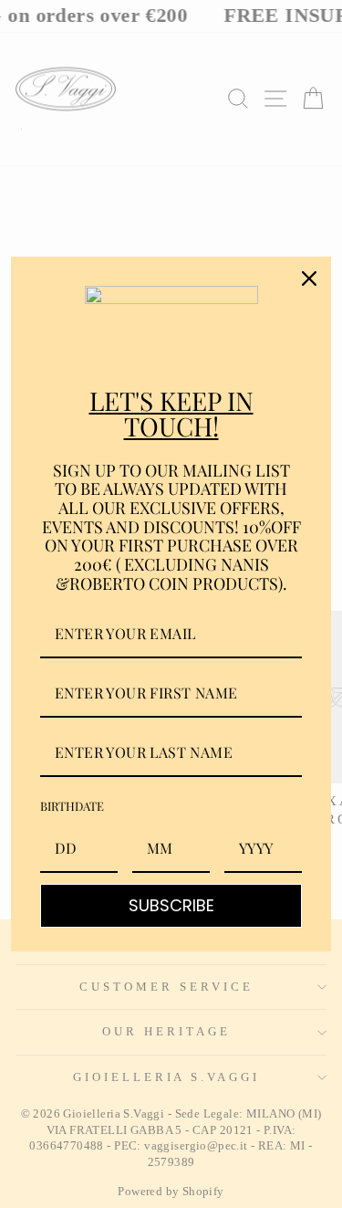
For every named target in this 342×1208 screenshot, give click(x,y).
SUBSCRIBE (171, 905)
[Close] (309, 278)
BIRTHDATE (72, 806)
